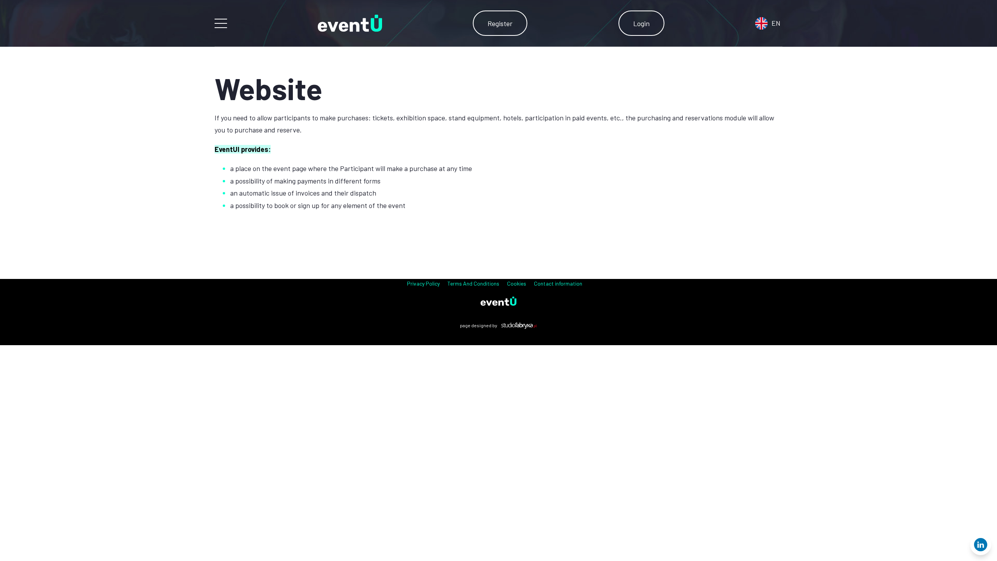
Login (641, 23)
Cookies (516, 283)
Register (500, 23)
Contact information (558, 283)
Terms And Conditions (473, 283)
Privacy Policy (423, 283)
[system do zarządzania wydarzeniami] (498, 301)
